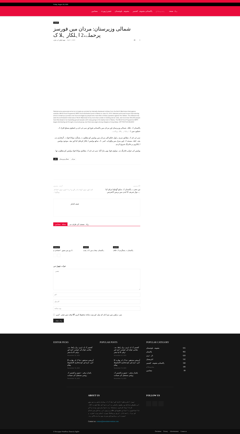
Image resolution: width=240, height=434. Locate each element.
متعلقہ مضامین (60, 224)
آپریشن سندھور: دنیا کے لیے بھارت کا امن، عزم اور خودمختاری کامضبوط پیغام (80, 362)
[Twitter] (181, 4)
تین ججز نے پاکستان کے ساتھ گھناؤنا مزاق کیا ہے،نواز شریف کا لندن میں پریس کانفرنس (123, 190)
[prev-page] (54, 255)
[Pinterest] (82, 50)
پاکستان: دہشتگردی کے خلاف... (123, 250)
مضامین (94, 11)
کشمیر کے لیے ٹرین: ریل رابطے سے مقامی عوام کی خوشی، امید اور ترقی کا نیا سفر (79, 349)
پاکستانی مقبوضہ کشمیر (142, 11)
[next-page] (58, 255)
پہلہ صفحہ (172, 11)
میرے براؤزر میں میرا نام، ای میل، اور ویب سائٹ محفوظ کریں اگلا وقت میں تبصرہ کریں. (89, 315)
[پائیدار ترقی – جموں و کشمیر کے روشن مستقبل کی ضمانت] (59, 376)
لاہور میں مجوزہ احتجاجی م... (63, 250)
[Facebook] (176, 4)
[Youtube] (185, 4)
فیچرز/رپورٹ (106, 11)
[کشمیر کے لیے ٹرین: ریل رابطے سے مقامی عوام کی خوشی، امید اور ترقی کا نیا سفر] (59, 350)
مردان (73, 159)
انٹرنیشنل (56, 247)
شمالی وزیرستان (64, 159)
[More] (94, 50)
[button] (184, 11)
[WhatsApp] (88, 50)
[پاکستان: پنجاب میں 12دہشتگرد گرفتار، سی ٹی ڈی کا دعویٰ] (96, 239)
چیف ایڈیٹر (62, 40)
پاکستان (56, 22)
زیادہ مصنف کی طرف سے (79, 224)
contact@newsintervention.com (107, 421)
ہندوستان (160, 11)
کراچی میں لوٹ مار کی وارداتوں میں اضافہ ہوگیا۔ (73, 190)
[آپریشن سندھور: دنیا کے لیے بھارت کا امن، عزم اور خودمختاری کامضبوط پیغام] (59, 363)
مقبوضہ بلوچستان (122, 11)
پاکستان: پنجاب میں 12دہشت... (94, 250)
